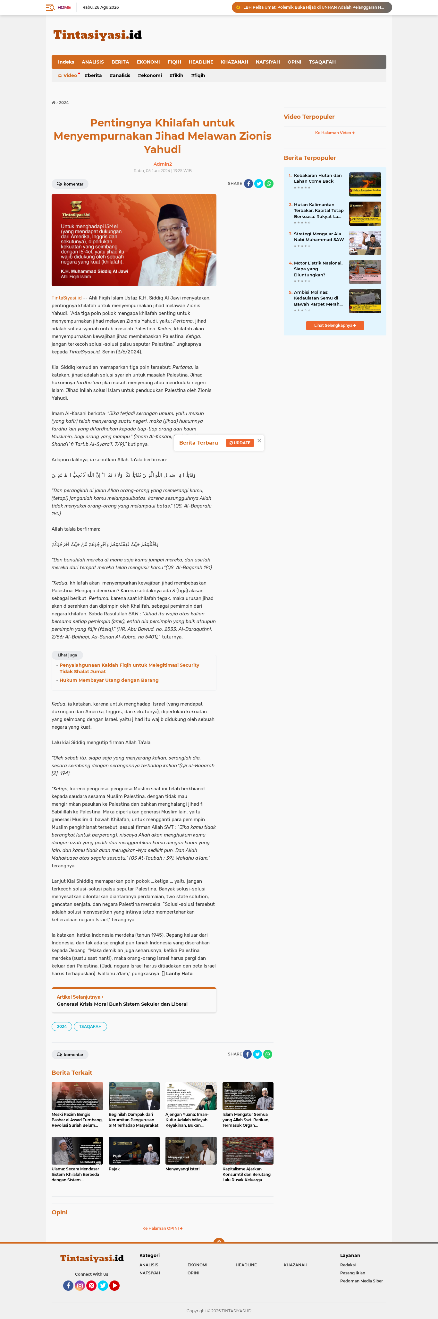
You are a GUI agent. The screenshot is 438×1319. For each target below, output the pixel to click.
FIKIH (178, 75)
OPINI (294, 62)
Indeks (66, 62)
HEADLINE (201, 62)
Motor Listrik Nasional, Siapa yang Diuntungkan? (318, 268)
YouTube (118, 1294)
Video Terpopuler (309, 116)
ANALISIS (93, 62)
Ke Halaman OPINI (161, 1228)
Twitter (106, 1294)
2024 (62, 1026)
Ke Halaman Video (333, 132)
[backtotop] (219, 1243)
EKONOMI (148, 62)
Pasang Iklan (352, 1273)
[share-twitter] (258, 183)
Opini (59, 1212)
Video (70, 75)
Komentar (73, 184)
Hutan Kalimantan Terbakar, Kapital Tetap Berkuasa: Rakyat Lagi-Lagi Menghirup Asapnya (319, 210)
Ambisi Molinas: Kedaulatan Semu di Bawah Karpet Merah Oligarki (317, 298)
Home (64, 7)
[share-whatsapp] (269, 183)
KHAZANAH (234, 62)
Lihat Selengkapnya (333, 325)
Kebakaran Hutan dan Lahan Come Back (318, 178)
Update (241, 442)
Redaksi (348, 1265)
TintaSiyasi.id (67, 298)
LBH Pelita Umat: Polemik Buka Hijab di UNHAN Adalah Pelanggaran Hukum (314, 7)
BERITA (120, 62)
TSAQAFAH (322, 62)
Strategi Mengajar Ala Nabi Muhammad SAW (319, 236)
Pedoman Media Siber (361, 1281)
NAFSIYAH (268, 62)
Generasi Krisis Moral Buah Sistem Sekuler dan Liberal (122, 1004)
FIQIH (174, 62)
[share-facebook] (248, 183)
